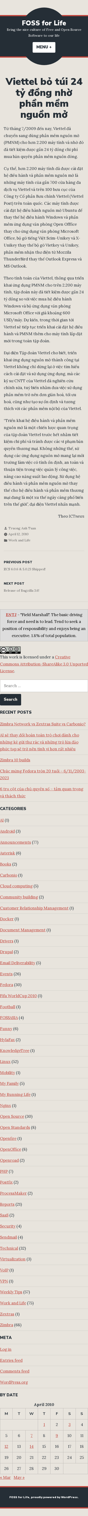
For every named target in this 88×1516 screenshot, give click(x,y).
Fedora (6, 984)
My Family (9, 1083)
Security (7, 1226)
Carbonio (8, 875)
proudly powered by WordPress (54, 1497)
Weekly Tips (11, 1292)
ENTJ (11, 614)
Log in (5, 1349)
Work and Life (19, 540)
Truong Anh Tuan (22, 528)
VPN (4, 1281)
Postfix (6, 1182)
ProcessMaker (13, 1193)
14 (32, 1446)
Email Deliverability (17, 962)
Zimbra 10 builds (15, 760)
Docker (7, 918)
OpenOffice (10, 1149)
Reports (7, 1204)
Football (7, 1006)
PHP (4, 1171)
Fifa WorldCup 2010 (18, 995)
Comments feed (14, 1371)
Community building (19, 897)
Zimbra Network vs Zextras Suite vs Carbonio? (43, 724)
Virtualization (13, 1259)
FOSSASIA (9, 1017)
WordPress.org (14, 1382)
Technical (9, 1248)
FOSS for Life (44, 23)
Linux (5, 1061)
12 (6, 1446)
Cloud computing (16, 886)
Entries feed (11, 1360)
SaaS (4, 1215)
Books (5, 864)
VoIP (4, 1270)
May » (19, 1477)
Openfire (8, 1138)
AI (2, 820)
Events (6, 974)
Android (7, 831)
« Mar (5, 1477)
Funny (6, 1028)
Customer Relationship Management (34, 908)
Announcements (15, 842)
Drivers (6, 941)
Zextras (7, 1314)
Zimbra (6, 1324)
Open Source (12, 1116)
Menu (45, 47)
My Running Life (15, 1094)
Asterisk (7, 853)
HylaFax (7, 1039)
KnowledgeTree (14, 1050)
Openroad (9, 1160)
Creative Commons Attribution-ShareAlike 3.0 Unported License (44, 663)
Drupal (6, 951)
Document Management (23, 930)
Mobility (7, 1072)
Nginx (5, 1105)
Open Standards (15, 1127)
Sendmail (8, 1237)
